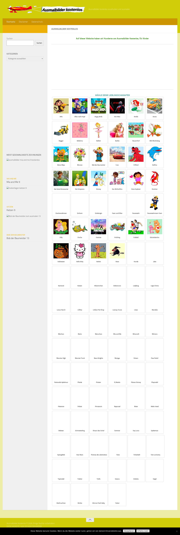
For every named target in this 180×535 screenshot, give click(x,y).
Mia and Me (11, 179)
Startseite (10, 21)
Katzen (10, 207)
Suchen (10, 38)
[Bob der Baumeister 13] (25, 223)
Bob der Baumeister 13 (18, 238)
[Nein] (176, 531)
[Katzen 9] (25, 195)
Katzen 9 (11, 210)
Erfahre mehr (143, 531)
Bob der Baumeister (16, 235)
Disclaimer (23, 21)
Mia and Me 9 (13, 182)
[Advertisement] (112, 66)
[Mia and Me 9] (25, 167)
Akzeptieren (129, 531)
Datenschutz (37, 21)
